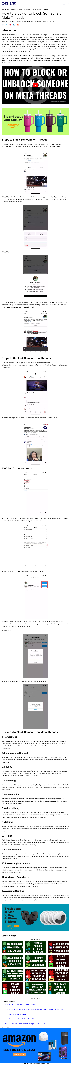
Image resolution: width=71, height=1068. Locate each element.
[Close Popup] (70, 1029)
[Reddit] (18, 25)
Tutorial (33, 21)
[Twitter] (6, 25)
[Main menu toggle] (64, 4)
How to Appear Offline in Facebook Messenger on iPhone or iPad (24, 1024)
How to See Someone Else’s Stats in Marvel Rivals (19, 1019)
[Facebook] (2, 25)
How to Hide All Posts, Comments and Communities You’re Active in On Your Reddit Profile (33, 1009)
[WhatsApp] (22, 25)
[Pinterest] (10, 25)
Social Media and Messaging (21, 21)
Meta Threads (6, 21)
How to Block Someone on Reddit (14, 1014)
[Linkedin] (14, 25)
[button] (68, 4)
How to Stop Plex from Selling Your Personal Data (19, 1004)
